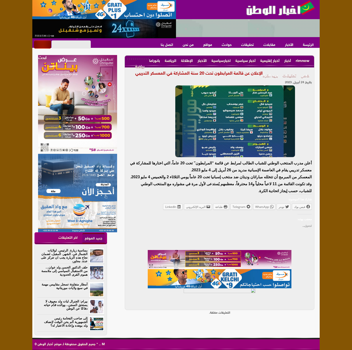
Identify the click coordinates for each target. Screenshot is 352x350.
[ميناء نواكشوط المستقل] (248, 28)
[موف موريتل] (104, 9)
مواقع (207, 45)
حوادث (227, 45)
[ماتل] (219, 298)
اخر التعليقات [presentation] (68, 238)
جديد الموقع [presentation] (93, 239)
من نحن (188, 45)
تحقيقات (247, 45)
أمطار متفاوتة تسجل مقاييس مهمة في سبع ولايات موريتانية (65, 286)
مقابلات (269, 45)
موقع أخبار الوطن (49, 344)
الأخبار (289, 45)
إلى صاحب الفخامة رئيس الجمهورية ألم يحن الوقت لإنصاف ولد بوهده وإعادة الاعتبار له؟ (66, 322)
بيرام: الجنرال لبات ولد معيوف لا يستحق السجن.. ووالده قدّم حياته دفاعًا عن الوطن (66, 305)
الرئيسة (308, 45)
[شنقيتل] (104, 29)
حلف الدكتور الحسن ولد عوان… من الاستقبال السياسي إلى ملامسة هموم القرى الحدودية (64, 271)
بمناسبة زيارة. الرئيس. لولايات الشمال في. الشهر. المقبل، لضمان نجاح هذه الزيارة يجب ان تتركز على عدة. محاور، (64, 256)
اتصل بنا (167, 45)
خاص (305, 76)
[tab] (93, 238)
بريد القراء (270, 76)
